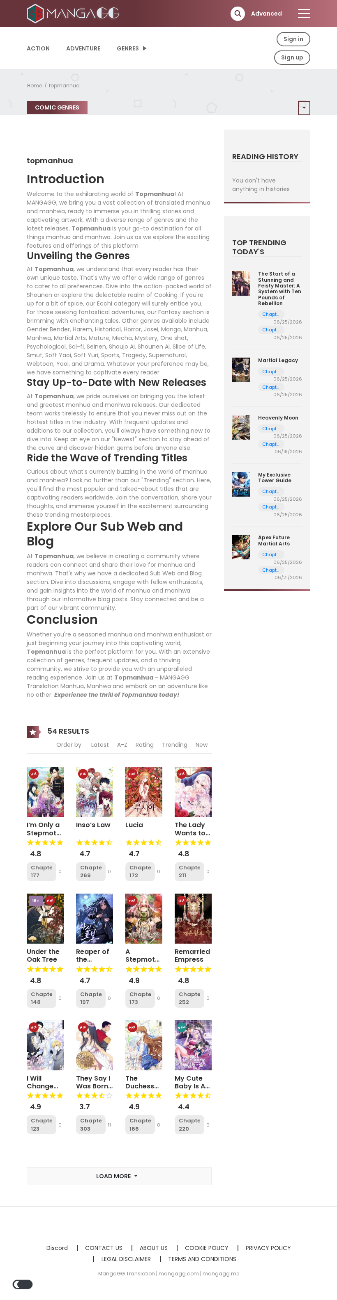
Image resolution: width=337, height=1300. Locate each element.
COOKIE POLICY (207, 1248)
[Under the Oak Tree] (45, 918)
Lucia (134, 825)
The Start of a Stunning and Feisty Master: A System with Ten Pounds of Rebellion (279, 288)
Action (38, 48)
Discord (57, 1248)
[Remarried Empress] (193, 918)
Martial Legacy (278, 360)
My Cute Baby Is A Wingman (191, 1086)
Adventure (83, 48)
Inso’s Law (93, 825)
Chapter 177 (41, 872)
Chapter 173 (140, 998)
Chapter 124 (271, 507)
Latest (100, 745)
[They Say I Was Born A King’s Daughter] (94, 1045)
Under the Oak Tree (43, 955)
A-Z (122, 745)
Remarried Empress (192, 955)
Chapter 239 (271, 387)
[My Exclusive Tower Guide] (241, 484)
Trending (174, 745)
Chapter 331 (271, 554)
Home (34, 85)
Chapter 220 (189, 1125)
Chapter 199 (271, 314)
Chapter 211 (189, 872)
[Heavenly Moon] (241, 426)
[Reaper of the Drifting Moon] (94, 918)
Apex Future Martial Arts (274, 540)
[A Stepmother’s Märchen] (143, 918)
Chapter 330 (271, 570)
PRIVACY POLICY (268, 1248)
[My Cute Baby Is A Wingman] (193, 1045)
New (202, 745)
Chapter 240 (271, 371)
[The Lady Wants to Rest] (193, 791)
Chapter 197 (91, 998)
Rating (145, 745)
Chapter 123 (41, 1125)
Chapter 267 (271, 444)
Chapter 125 (271, 491)
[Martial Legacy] (241, 369)
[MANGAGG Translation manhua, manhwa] (74, 13)
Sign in (293, 39)
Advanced (266, 13)
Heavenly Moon (278, 417)
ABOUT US (154, 1248)
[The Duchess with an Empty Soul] (143, 1045)
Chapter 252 (189, 998)
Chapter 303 (91, 1125)
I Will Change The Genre (44, 1086)
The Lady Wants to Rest (190, 832)
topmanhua (64, 85)
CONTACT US (103, 1248)
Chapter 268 (271, 428)
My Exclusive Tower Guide (274, 477)
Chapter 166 (140, 1125)
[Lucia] (143, 791)
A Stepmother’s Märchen (148, 959)
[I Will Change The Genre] (45, 1045)
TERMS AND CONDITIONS (202, 1259)
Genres (128, 48)
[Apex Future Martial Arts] (241, 547)
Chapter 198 (271, 329)
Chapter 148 (41, 998)
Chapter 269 (91, 872)
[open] (304, 13)
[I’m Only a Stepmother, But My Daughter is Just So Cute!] (45, 791)
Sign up (292, 57)
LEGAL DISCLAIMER (126, 1259)
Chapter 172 (140, 872)
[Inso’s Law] (94, 791)
